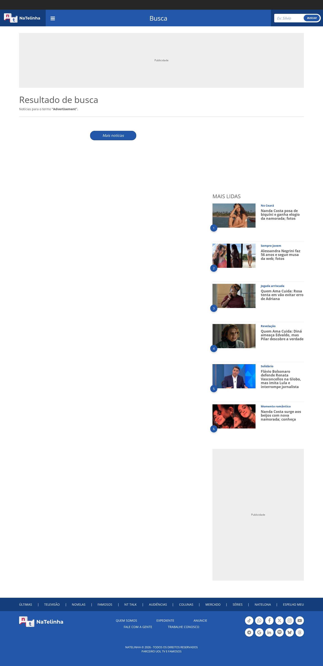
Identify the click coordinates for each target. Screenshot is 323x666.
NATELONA (263, 604)
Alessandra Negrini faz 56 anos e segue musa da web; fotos (280, 254)
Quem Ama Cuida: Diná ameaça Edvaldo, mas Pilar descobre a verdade (282, 335)
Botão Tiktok (249, 624)
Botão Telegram (249, 636)
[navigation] (52, 18)
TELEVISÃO (52, 604)
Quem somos (126, 620)
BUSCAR (311, 18)
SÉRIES (238, 604)
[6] (234, 416)
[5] (234, 376)
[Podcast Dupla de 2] (279, 632)
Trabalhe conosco (183, 627)
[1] (234, 215)
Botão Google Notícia (259, 636)
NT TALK (130, 604)
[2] (234, 255)
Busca (158, 18)
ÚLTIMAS (25, 604)
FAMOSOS (105, 604)
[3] (234, 295)
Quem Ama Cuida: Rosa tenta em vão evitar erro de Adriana (282, 295)
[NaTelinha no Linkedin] (269, 632)
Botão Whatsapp (259, 624)
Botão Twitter (279, 624)
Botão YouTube (300, 624)
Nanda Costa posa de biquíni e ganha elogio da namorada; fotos (280, 214)
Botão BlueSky (289, 636)
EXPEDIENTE (165, 620)
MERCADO (213, 604)
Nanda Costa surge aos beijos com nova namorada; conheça (281, 415)
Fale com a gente (138, 627)
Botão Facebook (269, 624)
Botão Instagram (289, 624)
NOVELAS (78, 604)
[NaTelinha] (22, 18)
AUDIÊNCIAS (158, 604)
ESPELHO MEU (293, 604)
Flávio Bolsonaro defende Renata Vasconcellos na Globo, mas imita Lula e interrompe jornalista (281, 379)
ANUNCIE (200, 620)
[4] (234, 336)
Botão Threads (300, 636)
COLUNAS (186, 604)
